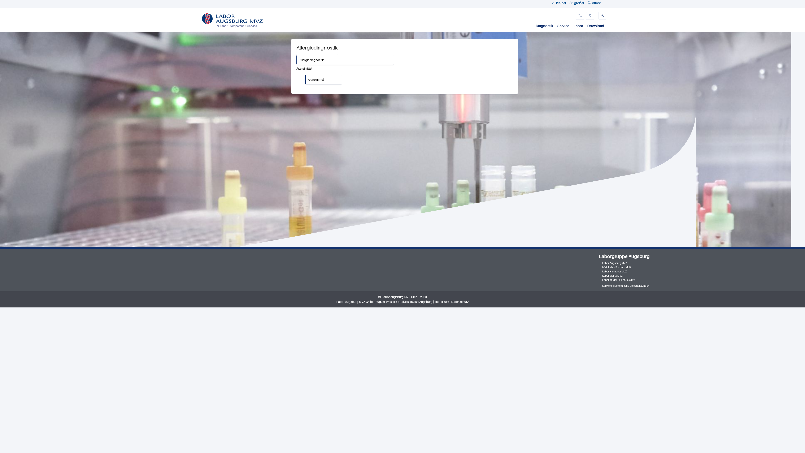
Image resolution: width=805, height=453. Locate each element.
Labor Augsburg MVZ (614, 263)
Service (563, 26)
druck (596, 3)
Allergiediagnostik (312, 60)
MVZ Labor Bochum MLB (616, 267)
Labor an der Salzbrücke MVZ (619, 279)
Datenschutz (460, 301)
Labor (578, 26)
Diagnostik (544, 26)
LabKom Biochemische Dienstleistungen (625, 285)
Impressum (442, 301)
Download (595, 26)
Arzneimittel (316, 79)
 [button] (589, 2)
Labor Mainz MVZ (612, 275)
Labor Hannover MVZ (614, 271)
